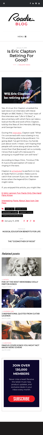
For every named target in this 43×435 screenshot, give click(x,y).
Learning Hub (8, 311)
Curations (7, 343)
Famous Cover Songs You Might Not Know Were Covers (20, 346)
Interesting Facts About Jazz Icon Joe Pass (20, 202)
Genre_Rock (21, 209)
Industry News (24, 65)
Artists (6, 279)
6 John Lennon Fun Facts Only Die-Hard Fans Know (21, 194)
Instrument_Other (10, 212)
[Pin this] (34, 221)
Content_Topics (26, 212)
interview (17, 133)
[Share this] (24, 221)
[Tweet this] (27, 221)
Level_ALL (9, 209)
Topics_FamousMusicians (12, 216)
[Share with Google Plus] (30, 221)
